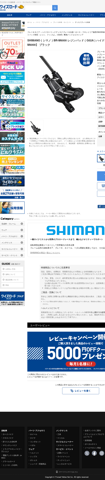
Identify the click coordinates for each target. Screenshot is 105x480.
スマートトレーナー (65, 445)
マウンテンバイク (10, 445)
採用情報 (88, 440)
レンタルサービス (64, 464)
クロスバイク (8, 438)
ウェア (28, 15)
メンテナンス (67, 15)
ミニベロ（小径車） (11, 465)
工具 (59, 434)
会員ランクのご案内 (93, 430)
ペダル (32, 445)
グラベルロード (9, 461)
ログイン (50, 376)
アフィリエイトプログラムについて (93, 435)
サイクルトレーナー (86, 15)
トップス (33, 456)
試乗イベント (62, 452)
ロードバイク (8, 434)
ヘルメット (34, 452)
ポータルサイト (91, 444)
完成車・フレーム (9, 223)
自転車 (9, 15)
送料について (10, 274)
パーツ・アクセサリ (48, 15)
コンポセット (35, 441)
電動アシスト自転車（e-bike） (11, 456)
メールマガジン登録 (93, 447)
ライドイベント (63, 456)
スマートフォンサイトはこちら (68, 472)
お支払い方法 (10, 269)
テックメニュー (63, 460)
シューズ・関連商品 (38, 464)
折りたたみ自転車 (10, 441)
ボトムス (33, 460)
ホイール (33, 434)
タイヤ (32, 438)
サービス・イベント (10, 255)
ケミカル (61, 438)
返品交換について (12, 279)
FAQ (7, 285)
